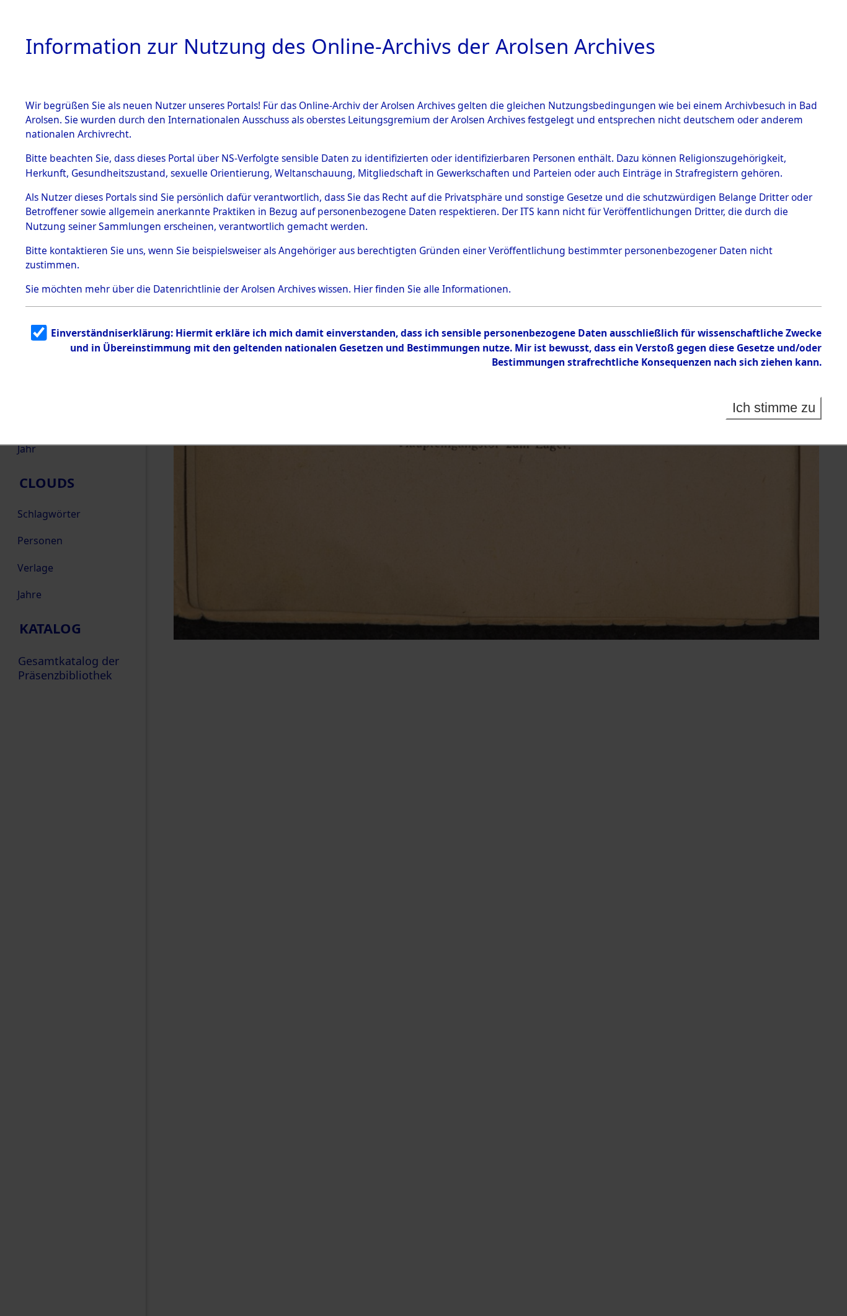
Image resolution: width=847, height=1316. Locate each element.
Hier (363, 289)
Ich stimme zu (773, 407)
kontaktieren (79, 250)
